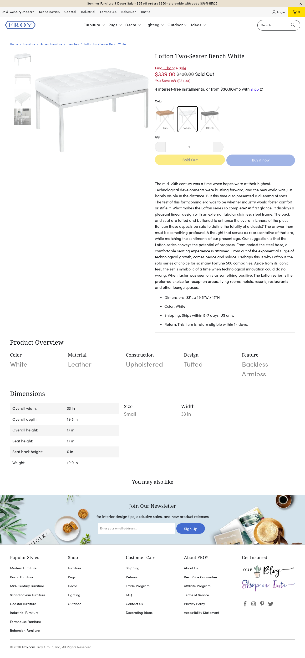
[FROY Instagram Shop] (268, 590)
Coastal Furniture (23, 604)
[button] (94, 25)
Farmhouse (108, 12)
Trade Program (137, 586)
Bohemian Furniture (25, 630)
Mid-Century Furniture (27, 586)
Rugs (72, 577)
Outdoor (74, 604)
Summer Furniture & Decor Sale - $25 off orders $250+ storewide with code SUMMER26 (152, 3)
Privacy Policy (194, 604)
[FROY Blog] (268, 576)
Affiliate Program (197, 586)
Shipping (132, 568)
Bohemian (128, 12)
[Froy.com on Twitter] (270, 604)
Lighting (74, 595)
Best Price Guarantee (200, 577)
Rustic (145, 12)
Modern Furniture (23, 568)
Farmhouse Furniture (25, 622)
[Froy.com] (20, 25)
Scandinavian (49, 12)
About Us (191, 568)
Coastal (70, 12)
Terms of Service (196, 595)
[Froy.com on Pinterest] (262, 604)
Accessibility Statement (201, 613)
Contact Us (134, 604)
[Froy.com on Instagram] (253, 604)
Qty (157, 137)
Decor (72, 586)
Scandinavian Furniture (27, 595)
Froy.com (28, 647)
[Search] (293, 25)
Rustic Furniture (21, 577)
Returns (131, 577)
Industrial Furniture (24, 613)
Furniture (74, 568)
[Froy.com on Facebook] (245, 604)
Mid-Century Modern (18, 12)
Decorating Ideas (139, 613)
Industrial (88, 12)
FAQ (129, 595)
